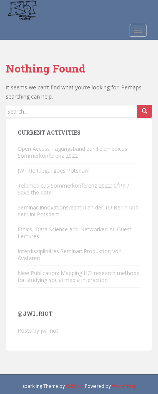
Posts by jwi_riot (38, 330)
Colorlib (75, 386)
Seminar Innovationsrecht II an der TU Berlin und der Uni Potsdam (78, 211)
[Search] (144, 111)
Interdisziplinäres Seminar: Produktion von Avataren (70, 254)
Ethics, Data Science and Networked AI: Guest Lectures (75, 233)
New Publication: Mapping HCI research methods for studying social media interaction (78, 276)
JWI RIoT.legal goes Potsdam (54, 170)
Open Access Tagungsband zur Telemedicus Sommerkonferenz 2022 (72, 152)
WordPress (124, 386)
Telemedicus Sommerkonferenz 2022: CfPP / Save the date (73, 189)
